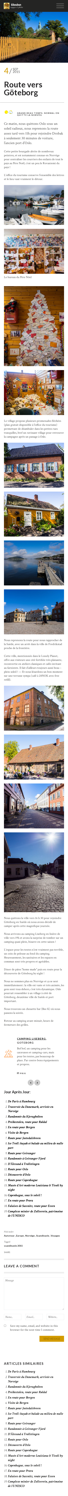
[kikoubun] (14, 6)
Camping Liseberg (31, 1038)
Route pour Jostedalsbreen (24, 1138)
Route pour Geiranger (22, 1153)
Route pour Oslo (18, 1169)
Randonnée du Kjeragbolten (25, 1116)
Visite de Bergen (18, 1133)
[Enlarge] (59, 189)
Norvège (30, 1235)
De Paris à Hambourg (21, 1101)
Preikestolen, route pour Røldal (27, 1122)
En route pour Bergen (21, 1127)
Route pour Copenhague (23, 1180)
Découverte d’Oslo (19, 1175)
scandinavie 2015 (13, 1245)
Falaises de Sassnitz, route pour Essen (31, 1206)
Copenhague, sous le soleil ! (25, 1195)
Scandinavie (43, 1235)
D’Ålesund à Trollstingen (23, 1164)
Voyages (55, 1235)
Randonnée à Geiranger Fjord (26, 1158)
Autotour (9, 1235)
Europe (20, 1235)
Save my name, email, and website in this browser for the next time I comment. (34, 1328)
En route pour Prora (20, 1200)
